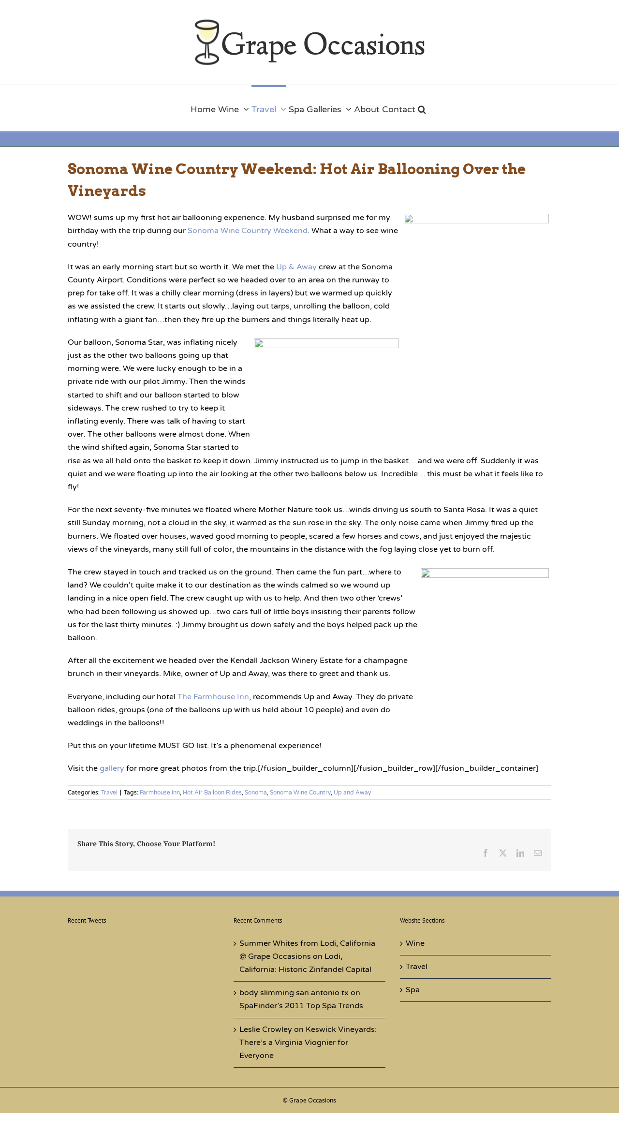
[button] (422, 108)
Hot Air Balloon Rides (212, 792)
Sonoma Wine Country (300, 792)
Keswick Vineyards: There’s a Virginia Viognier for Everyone (308, 1042)
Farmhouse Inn (160, 792)
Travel (109, 792)
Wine (415, 943)
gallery (112, 768)
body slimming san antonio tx (294, 993)
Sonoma (256, 792)
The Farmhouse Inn (213, 697)
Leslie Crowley (265, 1029)
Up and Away (352, 792)
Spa (413, 990)
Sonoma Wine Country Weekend (248, 230)
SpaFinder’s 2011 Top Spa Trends (301, 1006)
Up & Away (296, 267)
